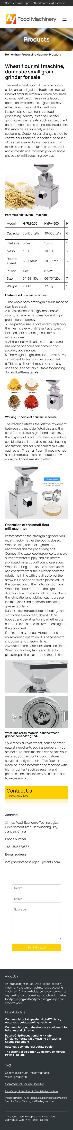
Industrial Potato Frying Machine (22, 1097)
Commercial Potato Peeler (21, 1073)
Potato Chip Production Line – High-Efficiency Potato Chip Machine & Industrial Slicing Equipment (33, 1038)
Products (55, 54)
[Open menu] (64, 18)
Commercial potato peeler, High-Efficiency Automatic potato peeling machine (33, 1021)
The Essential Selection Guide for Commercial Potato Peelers (35, 1053)
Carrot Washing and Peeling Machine (34, 1101)
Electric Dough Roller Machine (42, 1091)
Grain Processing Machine (31, 54)
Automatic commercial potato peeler (29, 1046)
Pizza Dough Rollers (15, 1091)
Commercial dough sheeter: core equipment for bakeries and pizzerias (36, 1029)
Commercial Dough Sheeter (24, 1084)
